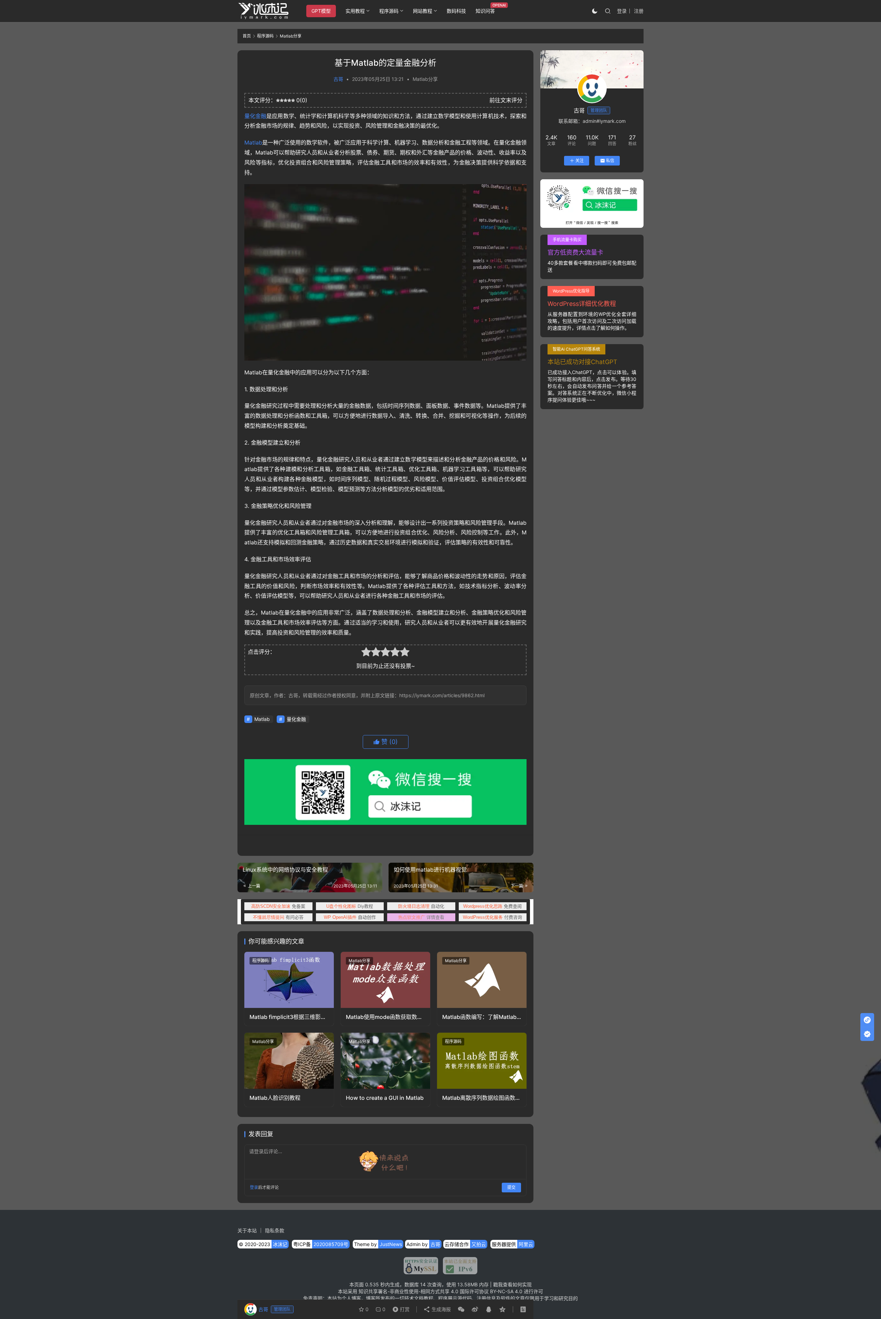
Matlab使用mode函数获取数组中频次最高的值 (384, 1017)
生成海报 (440, 1309)
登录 (622, 11)
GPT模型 (321, 11)
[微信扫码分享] (461, 1309)
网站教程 (422, 11)
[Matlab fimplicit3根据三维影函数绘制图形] (289, 980)
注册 (639, 11)
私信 (610, 160)
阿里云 (526, 1244)
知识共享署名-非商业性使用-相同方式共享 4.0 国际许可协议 (424, 1291)
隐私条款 (274, 1230)
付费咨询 (492, 917)
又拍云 (478, 1244)
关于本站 (247, 1230)
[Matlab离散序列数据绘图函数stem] (482, 1060)
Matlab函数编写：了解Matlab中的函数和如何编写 (479, 1017)
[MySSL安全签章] (421, 1265)
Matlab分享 (425, 79)
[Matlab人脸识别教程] (289, 1060)
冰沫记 (280, 1244)
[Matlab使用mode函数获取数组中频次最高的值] (385, 980)
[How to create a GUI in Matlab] (385, 1060)
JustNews (391, 1244)
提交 (511, 1187)
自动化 (421, 906)
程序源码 (389, 11)
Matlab (253, 142)
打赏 (400, 1307)
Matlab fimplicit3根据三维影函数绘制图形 (288, 1017)
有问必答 (278, 917)
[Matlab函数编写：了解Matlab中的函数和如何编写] (482, 980)
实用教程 (355, 11)
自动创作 (350, 917)
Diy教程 (349, 906)
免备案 (278, 906)
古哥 (338, 79)
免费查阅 (492, 906)
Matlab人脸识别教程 (275, 1097)
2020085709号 (331, 1244)
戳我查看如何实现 (512, 1284)
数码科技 (456, 11)
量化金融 (255, 116)
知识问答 (485, 11)
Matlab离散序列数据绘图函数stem (478, 1098)
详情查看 (421, 917)
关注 (579, 160)
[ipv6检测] (457, 1265)
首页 (247, 36)
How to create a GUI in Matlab (385, 1097)
